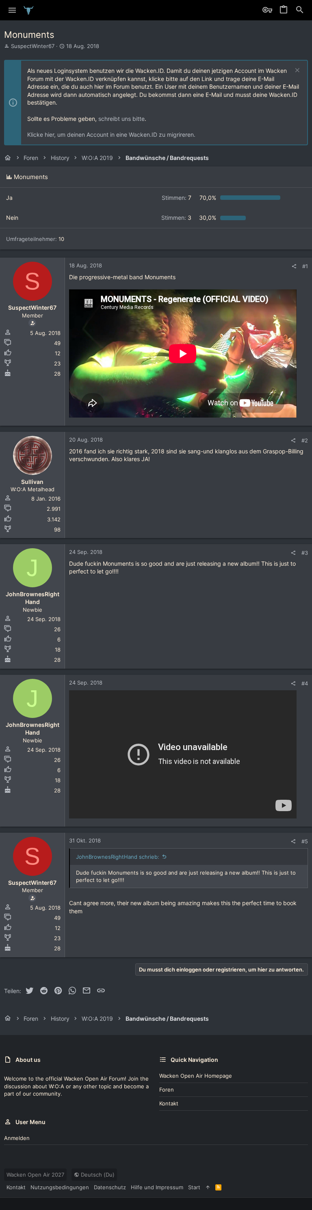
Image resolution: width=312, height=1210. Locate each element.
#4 (304, 683)
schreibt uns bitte (121, 118)
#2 (304, 440)
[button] (12, 10)
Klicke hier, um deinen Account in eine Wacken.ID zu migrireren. (111, 134)
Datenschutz (110, 1187)
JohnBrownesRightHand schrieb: (117, 856)
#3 (304, 552)
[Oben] (208, 1187)
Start (194, 1187)
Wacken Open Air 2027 (35, 1174)
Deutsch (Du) (97, 1174)
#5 (304, 841)
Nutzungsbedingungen (59, 1187)
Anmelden (17, 1138)
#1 (305, 266)
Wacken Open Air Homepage (195, 1075)
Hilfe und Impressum (157, 1187)
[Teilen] (293, 266)
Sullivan (32, 481)
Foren (166, 1089)
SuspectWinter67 (32, 46)
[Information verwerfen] (296, 71)
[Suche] (300, 10)
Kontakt (168, 1103)
